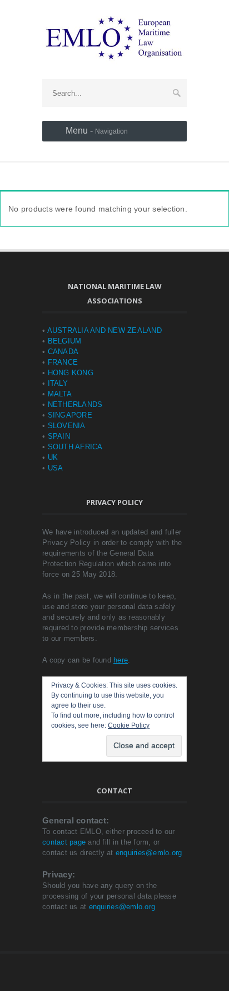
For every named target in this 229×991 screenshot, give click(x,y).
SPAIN (59, 436)
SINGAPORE (70, 415)
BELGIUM (65, 341)
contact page (64, 842)
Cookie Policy (129, 725)
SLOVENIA (67, 425)
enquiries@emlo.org (149, 852)
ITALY (58, 383)
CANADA (63, 351)
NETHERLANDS (75, 404)
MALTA (60, 394)
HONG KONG (70, 373)
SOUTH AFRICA (75, 447)
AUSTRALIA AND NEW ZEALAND (104, 330)
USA (55, 468)
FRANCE (63, 362)
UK (53, 457)
